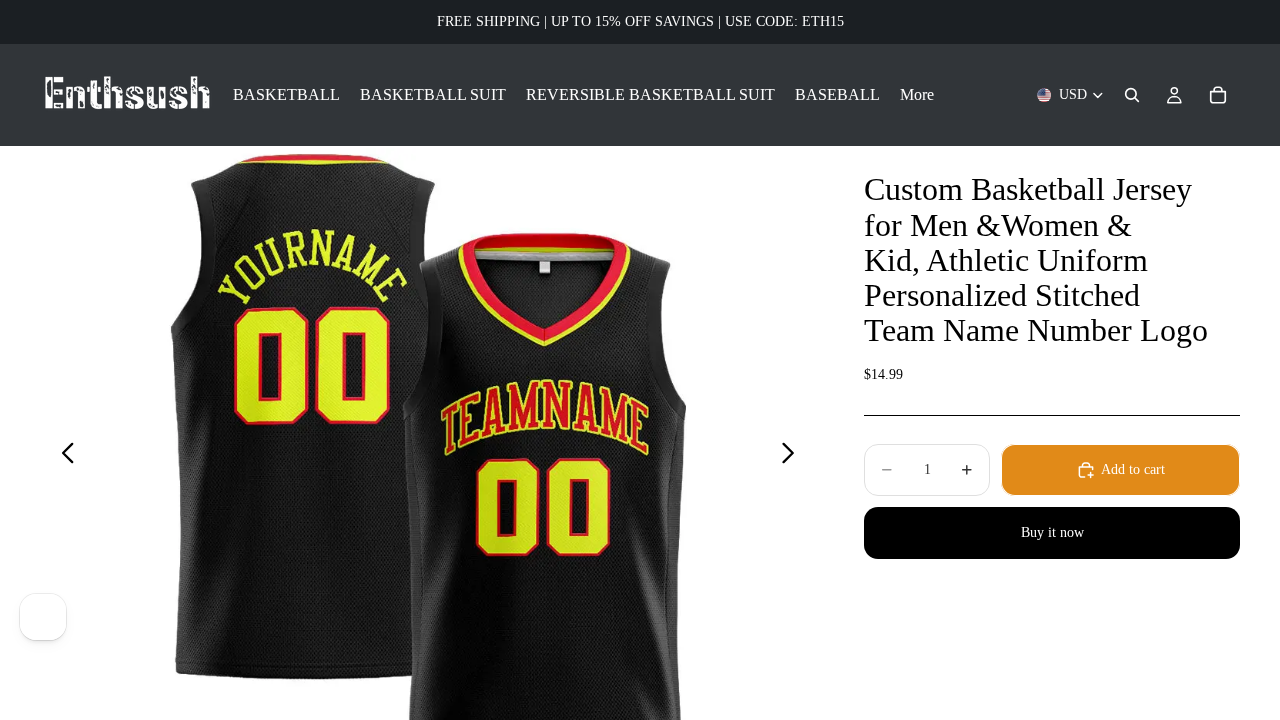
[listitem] (917, 95)
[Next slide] (793, 456)
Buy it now (1052, 532)
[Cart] (1218, 95)
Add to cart (1133, 469)
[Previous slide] (62, 456)
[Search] (1132, 95)
